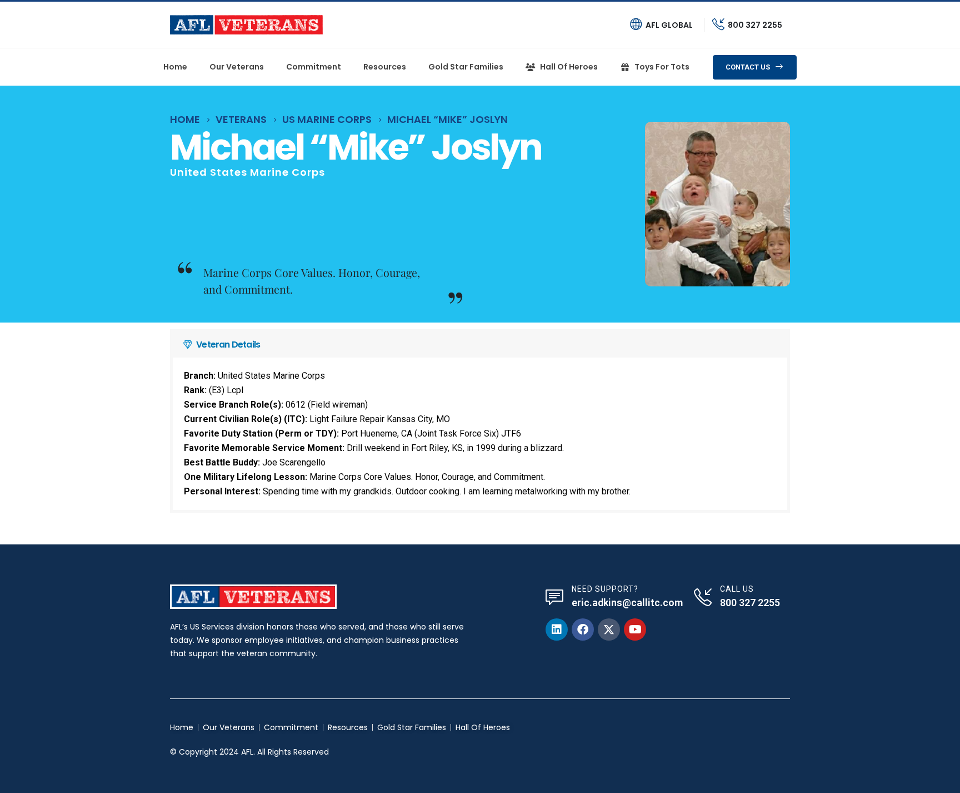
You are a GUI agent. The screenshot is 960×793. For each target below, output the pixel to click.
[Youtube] (635, 629)
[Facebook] (583, 629)
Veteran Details (228, 344)
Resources (384, 66)
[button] (480, 345)
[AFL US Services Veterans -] (246, 24)
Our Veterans (236, 66)
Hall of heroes (569, 66)
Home (175, 66)
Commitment (313, 66)
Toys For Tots (661, 66)
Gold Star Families (465, 66)
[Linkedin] (557, 629)
